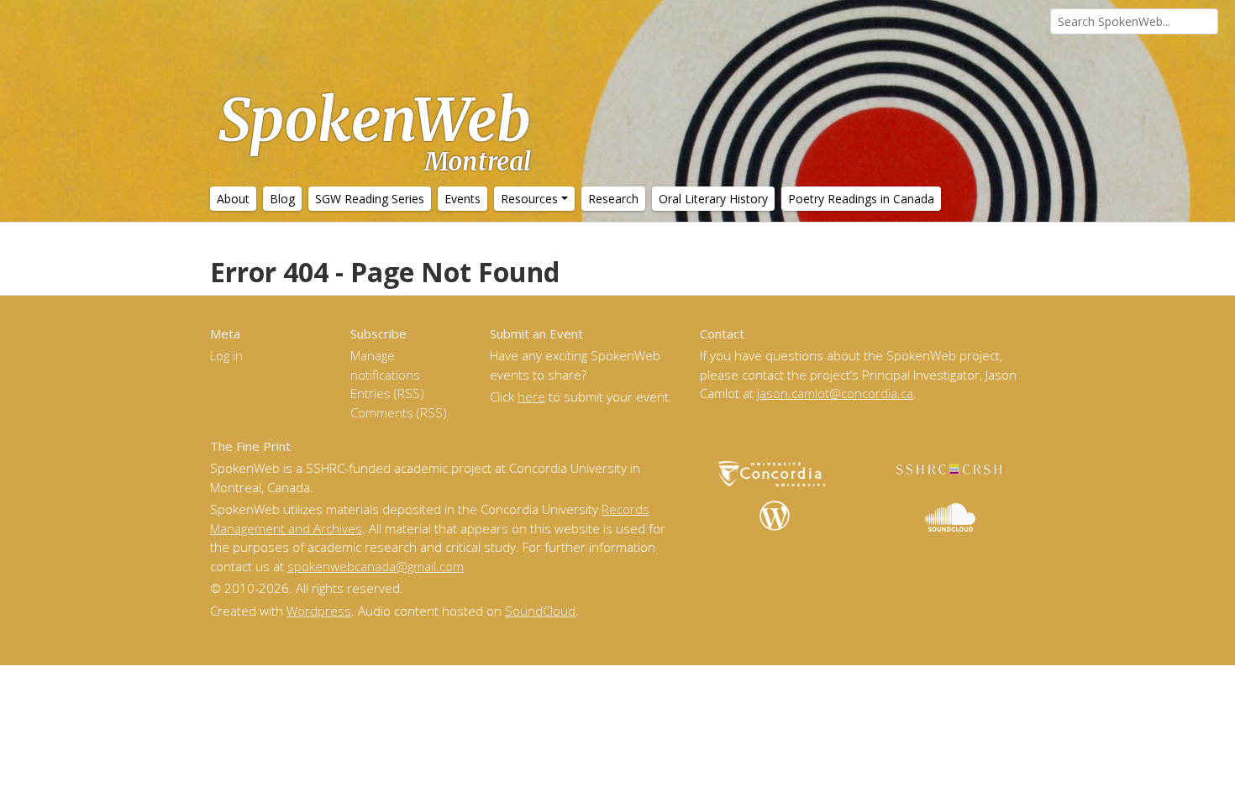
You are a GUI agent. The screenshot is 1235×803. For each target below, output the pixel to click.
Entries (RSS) (387, 393)
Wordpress (318, 610)
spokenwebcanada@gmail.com (375, 566)
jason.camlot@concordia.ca (835, 393)
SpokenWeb (374, 130)
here (531, 396)
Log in (226, 355)
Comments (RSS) (398, 412)
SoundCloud (540, 610)
